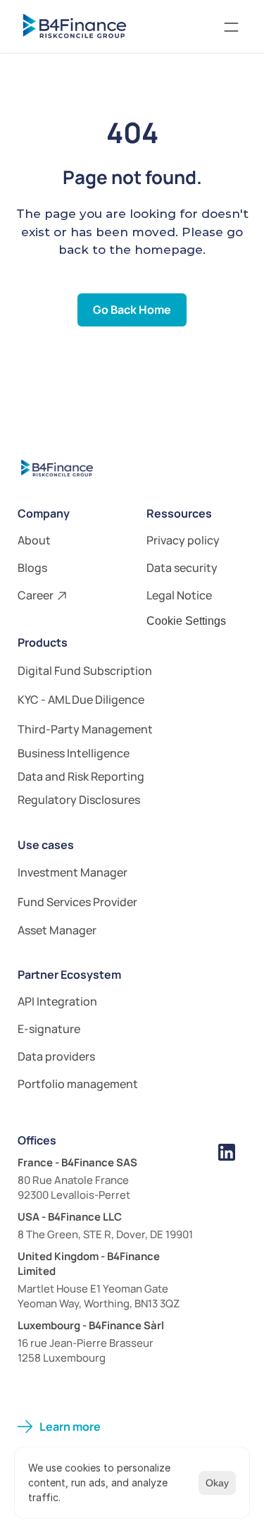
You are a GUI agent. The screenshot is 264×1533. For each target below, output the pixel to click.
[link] (132, 754)
